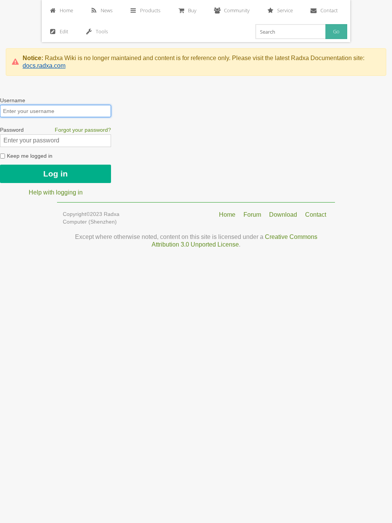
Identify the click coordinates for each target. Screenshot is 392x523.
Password (55, 130)
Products (150, 10)
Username (12, 100)
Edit (64, 31)
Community (237, 10)
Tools (102, 31)
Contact (329, 10)
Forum (252, 214)
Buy (192, 10)
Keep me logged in (28, 156)
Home (66, 10)
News (107, 10)
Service (285, 10)
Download (283, 214)
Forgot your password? (83, 130)
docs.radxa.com (44, 65)
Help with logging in (56, 192)
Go (336, 31)
